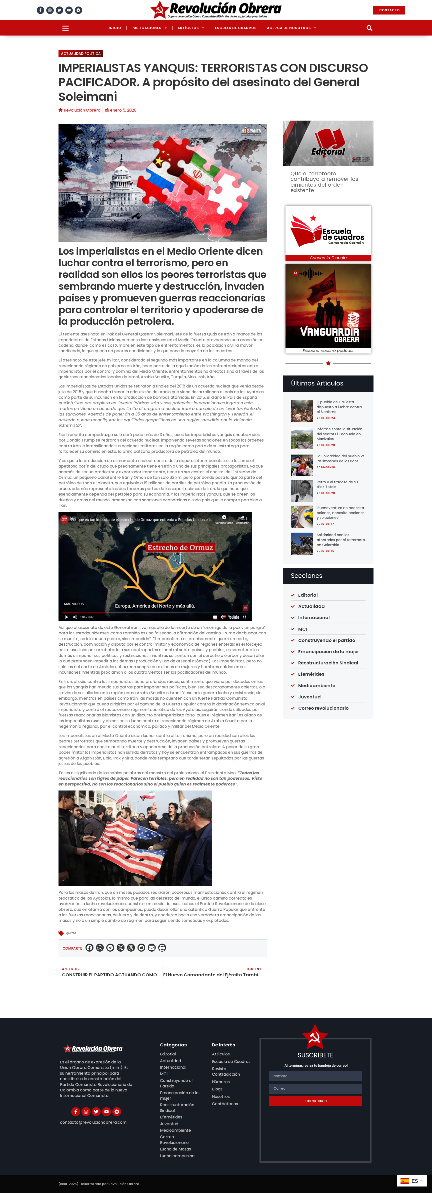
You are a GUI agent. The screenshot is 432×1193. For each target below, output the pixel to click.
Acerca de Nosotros (289, 28)
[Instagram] (50, 10)
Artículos (188, 28)
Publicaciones (147, 28)
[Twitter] (59, 10)
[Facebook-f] (40, 10)
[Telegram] (78, 10)
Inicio (115, 28)
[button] (369, 28)
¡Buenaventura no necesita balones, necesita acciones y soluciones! (340, 512)
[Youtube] (69, 10)
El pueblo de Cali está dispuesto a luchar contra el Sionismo (339, 407)
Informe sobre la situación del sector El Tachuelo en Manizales (339, 434)
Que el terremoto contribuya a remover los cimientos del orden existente (324, 182)
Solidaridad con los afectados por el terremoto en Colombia (341, 539)
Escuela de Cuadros (236, 28)
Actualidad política (81, 53)
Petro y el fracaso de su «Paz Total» (337, 485)
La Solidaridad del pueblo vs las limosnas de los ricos (340, 459)
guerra (71, 933)
